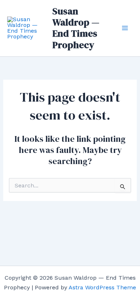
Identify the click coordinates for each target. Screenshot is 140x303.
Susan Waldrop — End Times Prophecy (75, 28)
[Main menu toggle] (125, 28)
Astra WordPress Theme (102, 287)
